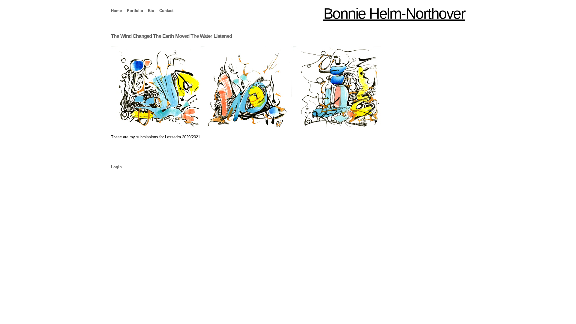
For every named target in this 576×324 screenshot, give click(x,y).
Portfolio (135, 10)
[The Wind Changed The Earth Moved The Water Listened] (288, 88)
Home (116, 10)
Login (116, 167)
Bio (151, 10)
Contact (166, 10)
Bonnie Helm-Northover (394, 13)
